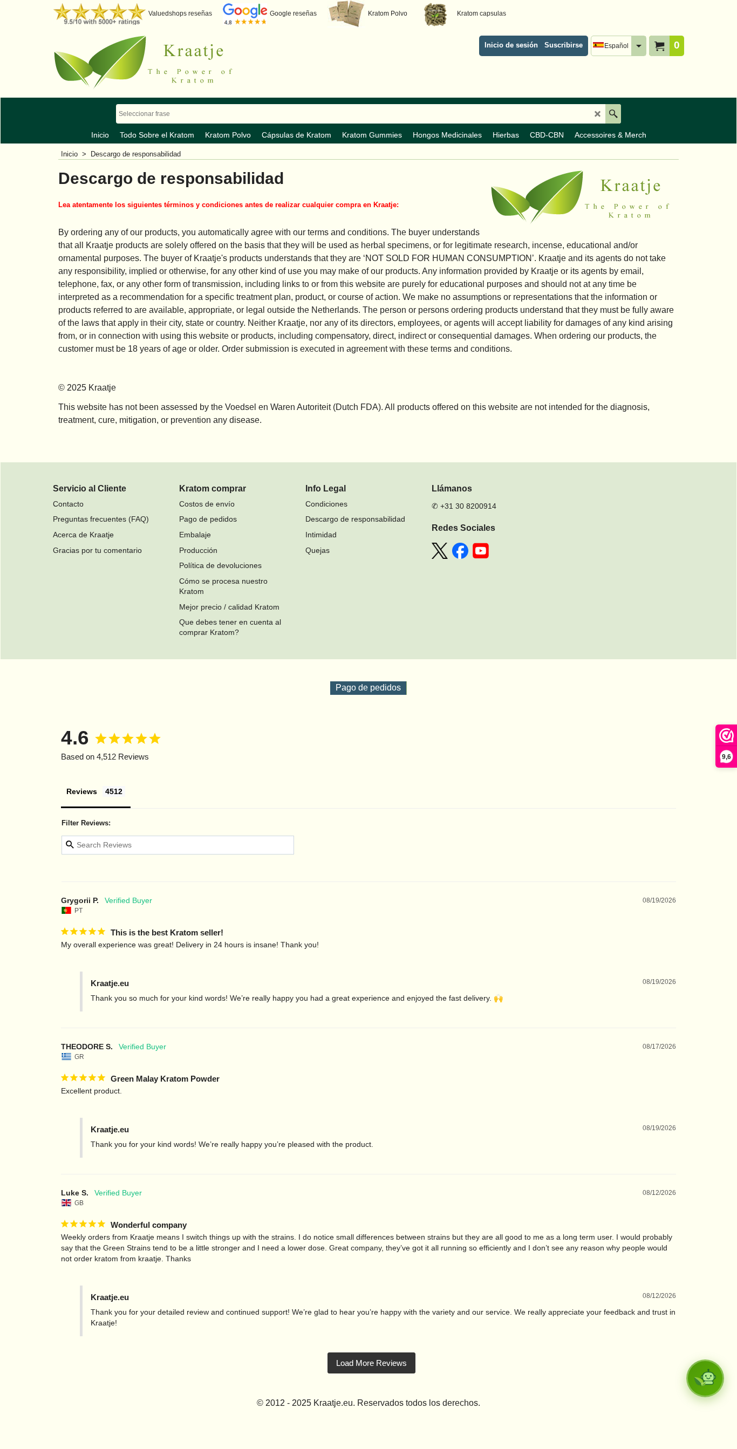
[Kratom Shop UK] (147, 63)
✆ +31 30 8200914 (464, 506)
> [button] (371, 1362)
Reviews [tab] (81, 791)
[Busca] (613, 114)
